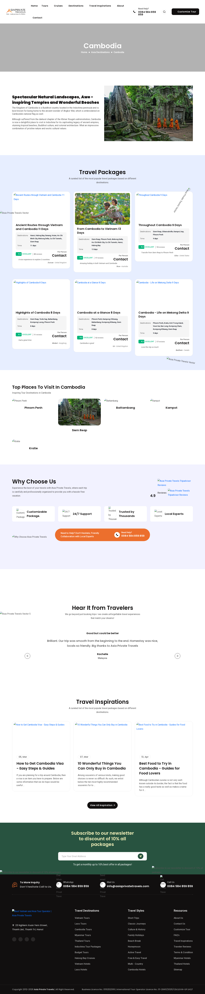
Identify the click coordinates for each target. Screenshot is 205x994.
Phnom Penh (33, 408)
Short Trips (133, 918)
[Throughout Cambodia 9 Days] (163, 207)
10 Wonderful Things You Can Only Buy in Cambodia (102, 766)
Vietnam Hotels (82, 964)
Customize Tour (182, 929)
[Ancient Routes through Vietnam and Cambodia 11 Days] (41, 207)
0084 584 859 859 (147, 13)
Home (34, 5)
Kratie (33, 448)
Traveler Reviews (182, 946)
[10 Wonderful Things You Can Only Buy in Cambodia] (102, 737)
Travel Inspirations (100, 5)
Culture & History (136, 929)
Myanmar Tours (83, 935)
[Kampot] (171, 401)
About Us (178, 918)
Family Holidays (136, 935)
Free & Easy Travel (137, 958)
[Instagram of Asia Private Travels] (33, 939)
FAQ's (176, 935)
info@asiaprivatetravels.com (128, 886)
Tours (45, 5)
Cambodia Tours (83, 929)
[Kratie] (33, 441)
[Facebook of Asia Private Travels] (14, 939)
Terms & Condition (183, 952)
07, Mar (84, 756)
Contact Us (179, 923)
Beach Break (134, 941)
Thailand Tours (82, 941)
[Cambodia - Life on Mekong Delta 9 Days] (163, 295)
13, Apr (145, 756)
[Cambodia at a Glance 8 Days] (102, 295)
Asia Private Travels (44, 989)
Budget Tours (82, 952)
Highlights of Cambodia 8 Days (38, 313)
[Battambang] (125, 401)
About (120, 5)
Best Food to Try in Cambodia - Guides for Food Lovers (159, 768)
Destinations (76, 5)
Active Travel (134, 952)
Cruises (58, 5)
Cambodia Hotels (137, 969)
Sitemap (178, 969)
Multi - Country (135, 964)
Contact (37, 17)
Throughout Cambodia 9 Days (160, 225)
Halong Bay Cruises (85, 958)
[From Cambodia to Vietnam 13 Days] (102, 209)
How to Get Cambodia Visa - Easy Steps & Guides (40, 766)
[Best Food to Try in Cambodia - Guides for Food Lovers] (163, 737)
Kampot (171, 408)
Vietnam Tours (82, 918)
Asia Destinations (100, 52)
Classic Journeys (137, 923)
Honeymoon (134, 946)
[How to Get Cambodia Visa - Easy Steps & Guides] (41, 737)
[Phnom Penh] (33, 401)
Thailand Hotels (182, 964)
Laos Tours (80, 923)
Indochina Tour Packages (88, 946)
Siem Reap (79, 430)
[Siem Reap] (79, 412)
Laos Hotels (81, 969)
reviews (38, 254)
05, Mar (23, 756)
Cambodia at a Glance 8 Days (98, 313)
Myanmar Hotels (182, 958)
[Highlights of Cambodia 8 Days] (41, 295)
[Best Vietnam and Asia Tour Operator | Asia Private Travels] (15, 12)
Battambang (125, 408)
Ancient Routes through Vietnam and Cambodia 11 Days (39, 227)
